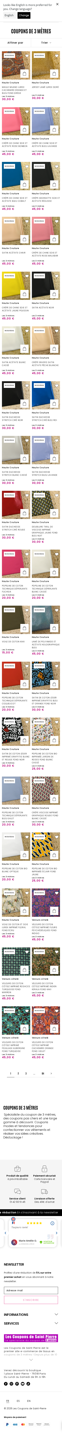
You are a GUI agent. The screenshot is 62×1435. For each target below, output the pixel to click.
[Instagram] (11, 1384)
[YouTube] (22, 1384)
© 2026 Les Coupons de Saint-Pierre (25, 1408)
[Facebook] (6, 1384)
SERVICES (11, 1323)
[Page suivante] (51, 1073)
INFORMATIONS (16, 1314)
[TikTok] (28, 1384)
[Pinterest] (17, 1384)
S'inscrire (31, 1300)
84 (43, 1073)
